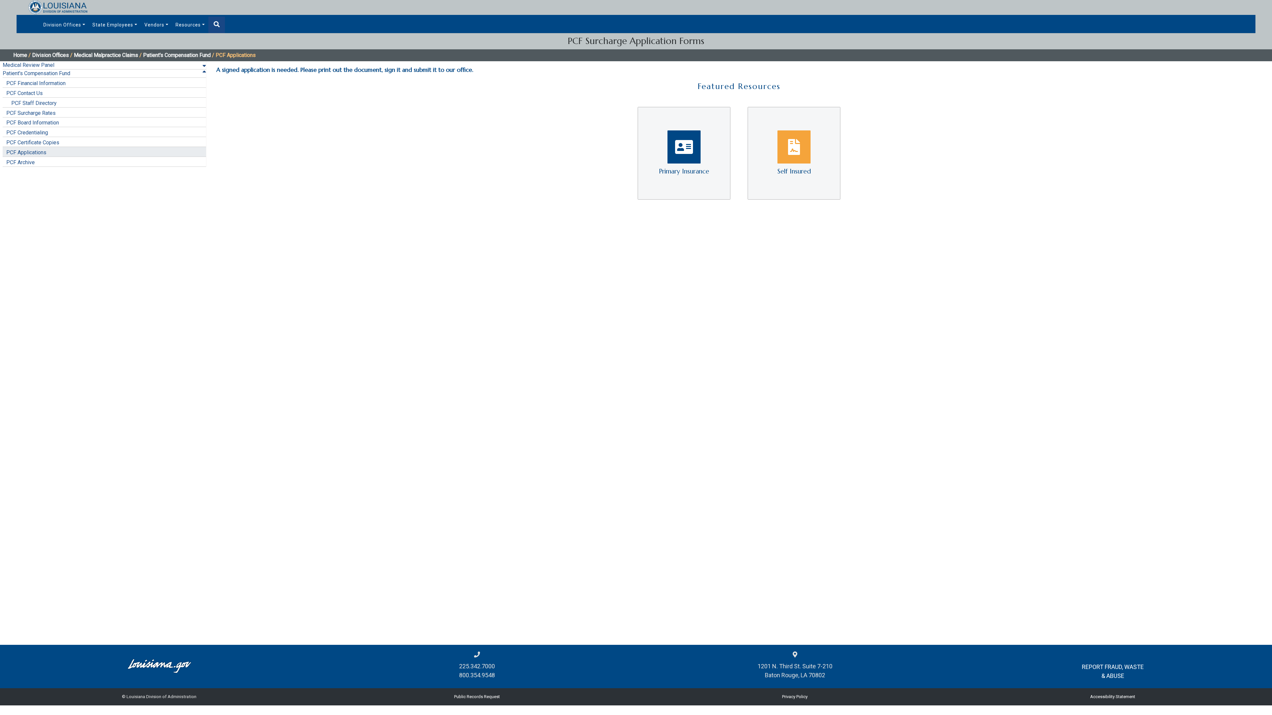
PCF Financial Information (36, 83)
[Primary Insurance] (685, 153)
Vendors (154, 24)
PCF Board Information (32, 122)
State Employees (112, 24)
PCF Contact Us (24, 93)
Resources (188, 24)
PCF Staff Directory (34, 103)
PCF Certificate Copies (32, 142)
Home (20, 55)
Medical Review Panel (28, 65)
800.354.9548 (477, 675)
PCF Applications (26, 152)
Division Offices (62, 24)
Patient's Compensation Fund (177, 55)
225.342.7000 (477, 666)
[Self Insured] (794, 153)
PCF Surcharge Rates (31, 113)
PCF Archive (20, 162)
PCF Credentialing (27, 132)
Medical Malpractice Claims (106, 55)
